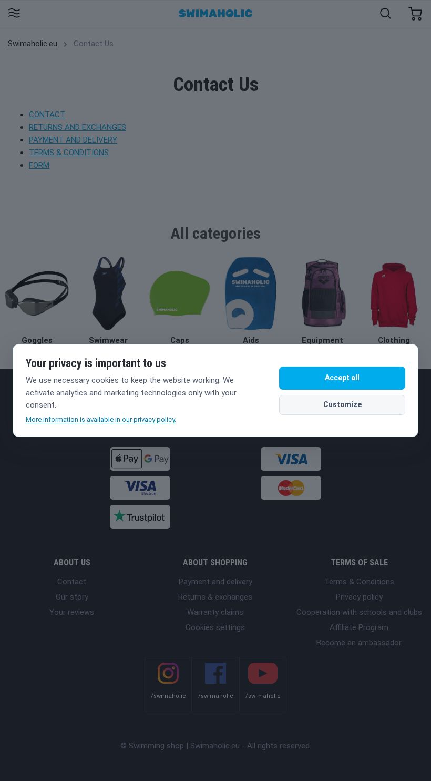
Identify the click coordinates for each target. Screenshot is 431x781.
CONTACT (47, 114)
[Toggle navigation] (14, 14)
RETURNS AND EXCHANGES (77, 127)
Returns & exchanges (215, 597)
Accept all (342, 377)
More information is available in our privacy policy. (101, 419)
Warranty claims (215, 612)
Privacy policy (359, 597)
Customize (342, 404)
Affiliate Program (359, 627)
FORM (39, 165)
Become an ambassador (359, 642)
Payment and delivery (215, 581)
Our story (72, 597)
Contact (71, 581)
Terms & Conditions (359, 581)
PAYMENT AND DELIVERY (73, 140)
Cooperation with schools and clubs (359, 612)
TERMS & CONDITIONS (69, 152)
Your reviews (71, 612)
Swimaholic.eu (32, 43)
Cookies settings (215, 627)
